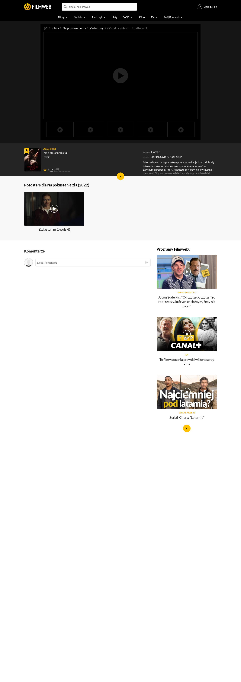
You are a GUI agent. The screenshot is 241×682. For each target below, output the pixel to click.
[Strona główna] (45, 28)
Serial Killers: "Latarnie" (186, 417)
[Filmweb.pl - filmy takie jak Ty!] (37, 6)
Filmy (55, 28)
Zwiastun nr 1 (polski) (54, 229)
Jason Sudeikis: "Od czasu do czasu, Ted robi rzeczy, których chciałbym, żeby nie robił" (186, 301)
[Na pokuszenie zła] (32, 160)
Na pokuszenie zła (74, 28)
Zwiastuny (97, 28)
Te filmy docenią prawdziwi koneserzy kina (186, 361)
